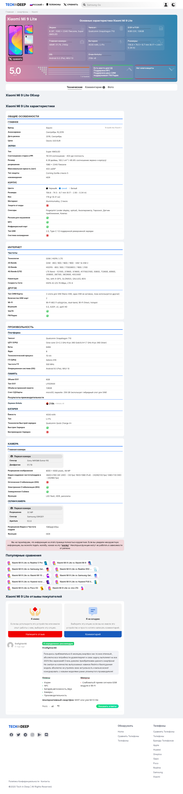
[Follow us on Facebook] (11, 735)
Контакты (45, 781)
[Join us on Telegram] (25, 735)
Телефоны (55, 4)
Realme (157, 767)
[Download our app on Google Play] (39, 735)
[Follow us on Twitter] (18, 735)
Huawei (157, 749)
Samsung (158, 772)
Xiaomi (156, 776)
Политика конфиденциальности (24, 781)
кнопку (65, 545)
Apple (156, 745)
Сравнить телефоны (128, 736)
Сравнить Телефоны (163, 731)
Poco (155, 763)
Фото (111, 87)
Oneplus (157, 754)
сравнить (72, 4)
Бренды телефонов (163, 740)
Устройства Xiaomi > (113, 128)
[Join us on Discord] (46, 735)
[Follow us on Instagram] (32, 735)
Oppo (156, 758)
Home (121, 731)
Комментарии (94, 87)
